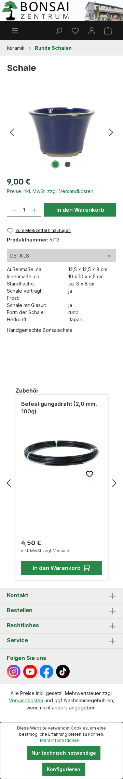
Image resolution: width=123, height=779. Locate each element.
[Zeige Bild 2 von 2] (67, 164)
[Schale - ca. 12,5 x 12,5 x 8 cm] (61, 132)
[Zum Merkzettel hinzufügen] (89, 474)
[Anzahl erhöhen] (34, 210)
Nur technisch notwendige (63, 753)
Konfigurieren (63, 769)
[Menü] (15, 31)
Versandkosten (26, 700)
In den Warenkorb (80, 209)
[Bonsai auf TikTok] (63, 671)
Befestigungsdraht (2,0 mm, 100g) (59, 407)
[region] (61, 132)
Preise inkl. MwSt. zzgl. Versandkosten (50, 191)
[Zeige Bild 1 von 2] (55, 164)
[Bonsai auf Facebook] (46, 671)
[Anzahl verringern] (14, 210)
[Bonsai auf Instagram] (13, 671)
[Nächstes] (111, 132)
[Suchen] (59, 31)
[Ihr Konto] (91, 31)
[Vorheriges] (12, 132)
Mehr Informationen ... (61, 740)
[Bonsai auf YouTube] (30, 671)
